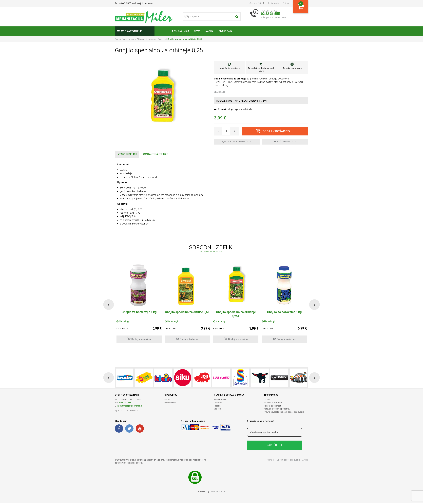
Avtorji (305, 460)
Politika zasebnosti (272, 406)
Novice (266, 399)
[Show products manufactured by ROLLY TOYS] (144, 378)
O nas (167, 399)
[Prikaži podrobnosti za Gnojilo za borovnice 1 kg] (284, 285)
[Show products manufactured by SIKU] (182, 378)
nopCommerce (218, 491)
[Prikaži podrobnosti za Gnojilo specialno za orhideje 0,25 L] (235, 285)
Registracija (273, 3)
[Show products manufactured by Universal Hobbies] (279, 378)
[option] (187, 304)
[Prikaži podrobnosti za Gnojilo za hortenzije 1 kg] (139, 285)
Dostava (218, 402)
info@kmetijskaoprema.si (129, 406)
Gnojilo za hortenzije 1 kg (139, 312)
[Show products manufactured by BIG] (260, 378)
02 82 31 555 (125, 402)
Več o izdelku (127, 154)
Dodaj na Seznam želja (238, 141)
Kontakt (270, 460)
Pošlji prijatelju (286, 141)
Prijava (286, 3)
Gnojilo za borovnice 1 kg (284, 312)
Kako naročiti (220, 399)
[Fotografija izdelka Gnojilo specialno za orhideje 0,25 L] (162, 96)
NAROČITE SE (275, 445)
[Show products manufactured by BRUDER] (124, 378)
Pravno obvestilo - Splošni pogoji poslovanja (284, 412)
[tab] (127, 154)
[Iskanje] (236, 16)
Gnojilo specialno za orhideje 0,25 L (236, 314)
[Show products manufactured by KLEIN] (163, 378)
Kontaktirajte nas (155, 154)
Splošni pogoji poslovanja (288, 460)
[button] (108, 304)
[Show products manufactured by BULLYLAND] (221, 378)
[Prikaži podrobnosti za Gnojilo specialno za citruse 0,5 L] (187, 285)
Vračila (217, 409)
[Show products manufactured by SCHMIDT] (240, 378)
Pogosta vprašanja (273, 402)
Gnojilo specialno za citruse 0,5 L (187, 312)
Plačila (217, 406)
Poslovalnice (170, 402)
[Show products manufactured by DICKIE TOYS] (202, 378)
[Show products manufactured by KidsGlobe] (298, 378)
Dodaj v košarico (141, 339)
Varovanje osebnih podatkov (277, 409)
